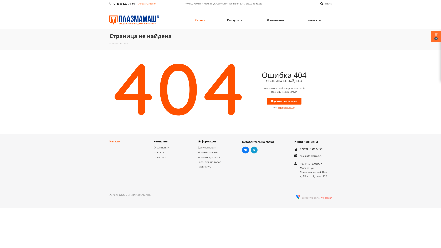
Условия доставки (209, 157)
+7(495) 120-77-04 (311, 148)
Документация (207, 147)
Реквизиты (205, 166)
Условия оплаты (208, 152)
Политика (160, 157)
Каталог (115, 141)
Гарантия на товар (209, 162)
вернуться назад (286, 107)
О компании (161, 147)
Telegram (254, 150)
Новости (159, 152)
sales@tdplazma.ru (311, 156)
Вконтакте (245, 150)
